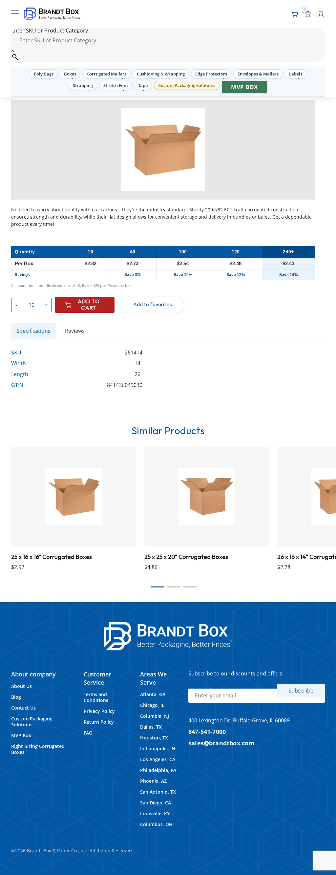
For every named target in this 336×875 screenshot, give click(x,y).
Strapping (83, 85)
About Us (21, 686)
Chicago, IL (152, 705)
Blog (16, 697)
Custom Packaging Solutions (186, 85)
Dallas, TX (151, 727)
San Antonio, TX (158, 792)
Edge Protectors (211, 74)
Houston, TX (154, 738)
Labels (295, 74)
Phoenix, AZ (153, 781)
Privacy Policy (99, 711)
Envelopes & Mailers (258, 74)
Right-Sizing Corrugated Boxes (38, 749)
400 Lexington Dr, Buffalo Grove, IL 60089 (239, 720)
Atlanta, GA (152, 694)
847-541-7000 (207, 731)
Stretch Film (115, 85)
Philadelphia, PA (158, 770)
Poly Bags (43, 74)
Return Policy (99, 722)
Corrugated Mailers (106, 74)
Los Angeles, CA (157, 759)
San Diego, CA (155, 803)
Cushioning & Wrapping (161, 74)
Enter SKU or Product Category (49, 30)
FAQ (88, 733)
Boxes (70, 74)
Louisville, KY (155, 813)
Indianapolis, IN (157, 748)
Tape (143, 85)
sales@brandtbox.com (221, 743)
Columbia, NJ (154, 716)
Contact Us (23, 708)
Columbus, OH (156, 824)
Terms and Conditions (96, 697)
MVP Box (244, 87)
